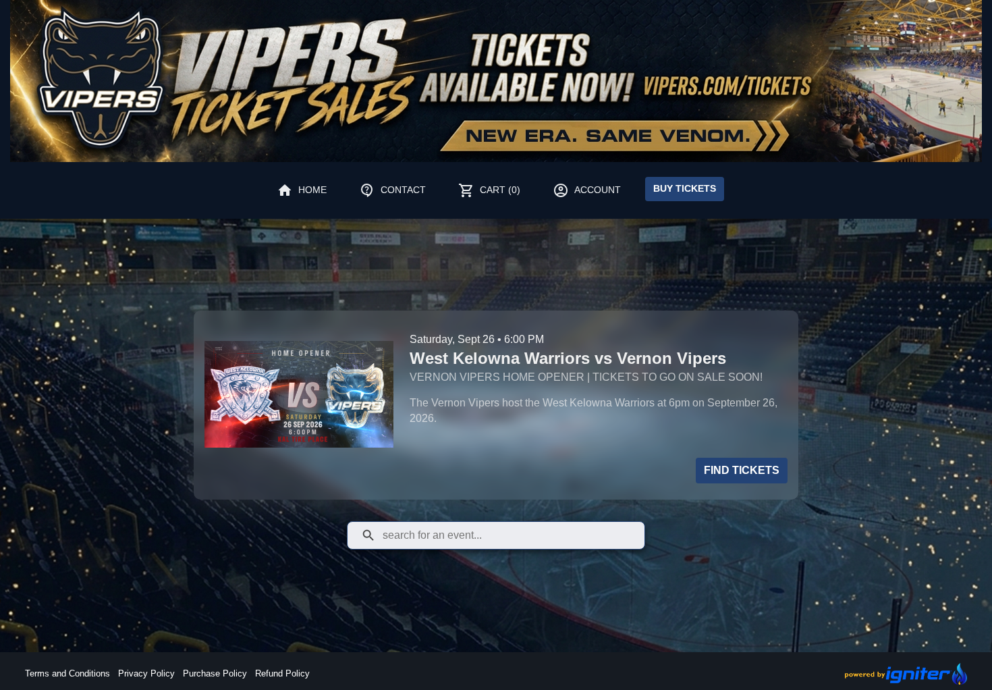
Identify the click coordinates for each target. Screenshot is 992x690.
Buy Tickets (684, 188)
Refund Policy (282, 673)
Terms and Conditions (67, 673)
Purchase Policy (215, 673)
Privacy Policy (146, 673)
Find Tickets (741, 470)
